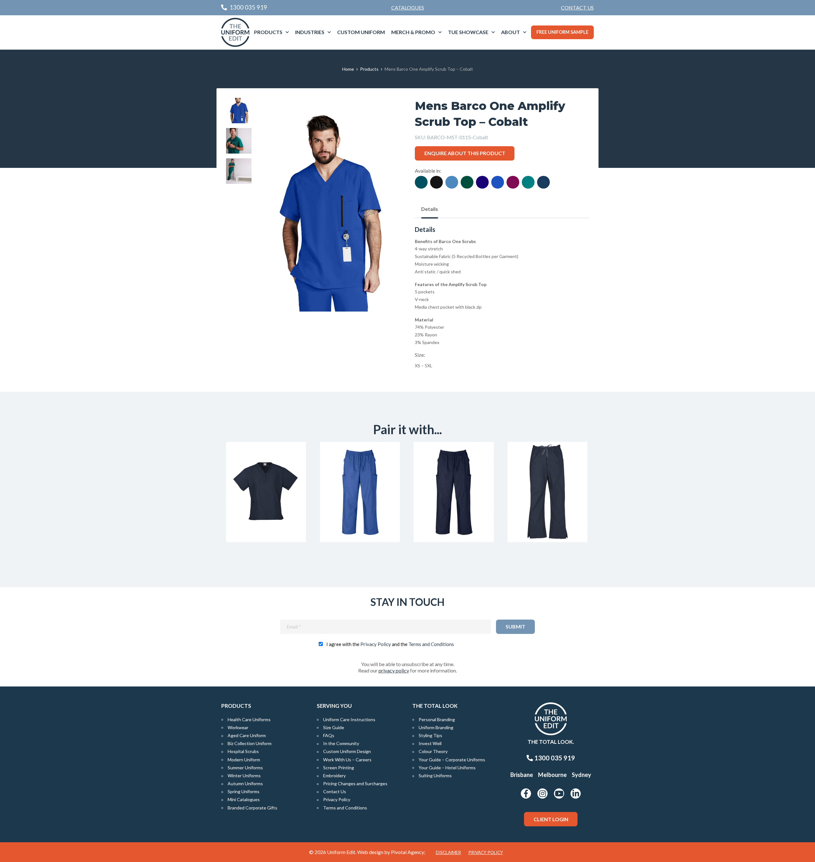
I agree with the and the (390, 644)
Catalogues (407, 7)
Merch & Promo (413, 32)
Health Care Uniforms (249, 719)
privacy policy (394, 670)
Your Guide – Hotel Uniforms (447, 767)
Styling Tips (430, 735)
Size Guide (333, 727)
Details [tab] (429, 209)
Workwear (238, 727)
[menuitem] (577, 8)
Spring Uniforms (243, 791)
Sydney (581, 774)
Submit (515, 626)
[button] (385, 112)
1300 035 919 (554, 758)
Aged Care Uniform (247, 735)
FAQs (328, 735)
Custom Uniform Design (347, 751)
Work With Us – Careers (347, 759)
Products (268, 32)
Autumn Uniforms (245, 783)
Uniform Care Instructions (349, 719)
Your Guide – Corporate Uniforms (452, 759)
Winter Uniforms (244, 775)
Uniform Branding (436, 727)
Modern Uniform (244, 759)
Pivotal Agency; (408, 852)
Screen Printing (338, 767)
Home (348, 69)
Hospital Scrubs (243, 751)
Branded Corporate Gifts (252, 807)
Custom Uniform (361, 32)
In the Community (341, 743)
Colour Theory (433, 751)
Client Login (551, 819)
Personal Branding (437, 719)
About (510, 32)
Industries (309, 32)
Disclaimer (448, 852)
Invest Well (430, 743)
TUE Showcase (468, 32)
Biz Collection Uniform (250, 743)
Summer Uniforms (245, 767)
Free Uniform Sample (562, 32)
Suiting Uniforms (435, 775)
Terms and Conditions (431, 644)
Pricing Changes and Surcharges (355, 783)
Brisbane (521, 774)
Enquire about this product (464, 153)
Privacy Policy (375, 644)
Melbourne (552, 774)
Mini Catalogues (244, 799)
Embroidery (334, 775)
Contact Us (577, 7)
